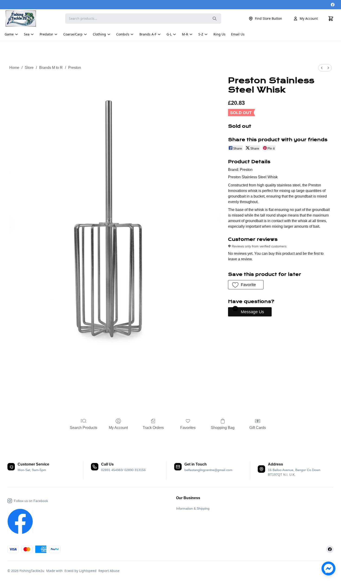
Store (29, 68)
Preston (74, 68)
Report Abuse (108, 570)
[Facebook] (332, 4)
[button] (246, 284)
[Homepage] (23, 18)
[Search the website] (214, 18)
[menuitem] (321, 67)
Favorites (188, 428)
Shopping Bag (223, 428)
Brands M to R (51, 68)
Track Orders (153, 428)
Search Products (83, 428)
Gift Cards (257, 428)
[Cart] (330, 18)
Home (14, 68)
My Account (309, 18)
